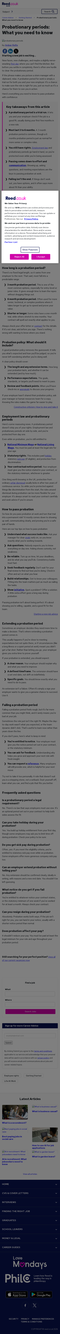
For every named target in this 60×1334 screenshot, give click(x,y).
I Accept (41, 256)
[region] (30, 227)
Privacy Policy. (31, 219)
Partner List (11, 242)
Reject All (19, 256)
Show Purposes (30, 249)
